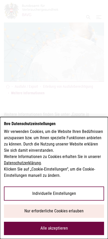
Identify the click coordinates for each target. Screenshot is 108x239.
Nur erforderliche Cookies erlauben (54, 210)
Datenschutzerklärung (22, 162)
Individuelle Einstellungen (54, 193)
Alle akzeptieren (54, 228)
